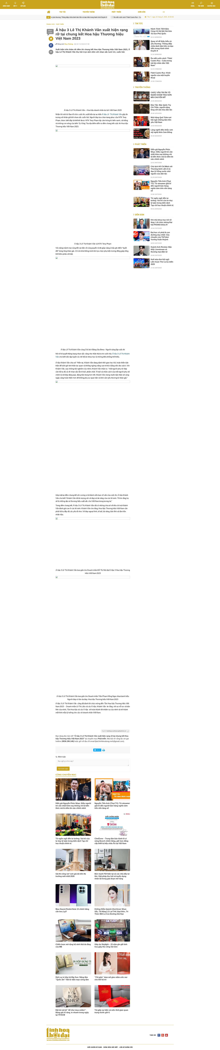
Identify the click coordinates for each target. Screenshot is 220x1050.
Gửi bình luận (63, 769)
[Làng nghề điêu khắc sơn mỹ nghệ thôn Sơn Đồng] (141, 134)
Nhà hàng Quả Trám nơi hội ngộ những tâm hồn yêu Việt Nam (161, 119)
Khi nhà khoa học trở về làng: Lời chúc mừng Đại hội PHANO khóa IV (161, 222)
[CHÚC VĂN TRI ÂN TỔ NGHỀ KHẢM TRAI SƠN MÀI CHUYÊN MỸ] (141, 96)
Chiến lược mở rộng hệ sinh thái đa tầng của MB (73, 945)
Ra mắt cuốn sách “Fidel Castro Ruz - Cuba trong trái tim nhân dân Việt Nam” (127, 17)
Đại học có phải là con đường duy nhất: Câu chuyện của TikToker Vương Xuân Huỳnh (160, 236)
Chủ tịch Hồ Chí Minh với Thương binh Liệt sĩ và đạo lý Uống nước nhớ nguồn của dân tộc (161, 170)
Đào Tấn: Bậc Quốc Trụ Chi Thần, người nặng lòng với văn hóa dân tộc (161, 107)
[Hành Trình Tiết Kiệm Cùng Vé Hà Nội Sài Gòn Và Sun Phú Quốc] (141, 33)
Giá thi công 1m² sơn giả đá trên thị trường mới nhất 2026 (71, 875)
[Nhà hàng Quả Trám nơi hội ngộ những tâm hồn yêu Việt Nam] (141, 121)
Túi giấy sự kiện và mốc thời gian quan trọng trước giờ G (111, 1011)
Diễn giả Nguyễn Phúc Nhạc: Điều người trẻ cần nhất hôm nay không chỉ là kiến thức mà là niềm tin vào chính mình (73, 805)
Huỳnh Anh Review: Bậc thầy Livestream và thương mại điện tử (161, 249)
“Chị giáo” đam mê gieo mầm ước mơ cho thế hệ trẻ (111, 978)
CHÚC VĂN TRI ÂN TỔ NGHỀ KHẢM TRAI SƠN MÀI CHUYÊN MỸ (161, 95)
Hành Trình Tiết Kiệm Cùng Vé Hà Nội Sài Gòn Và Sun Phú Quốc (161, 31)
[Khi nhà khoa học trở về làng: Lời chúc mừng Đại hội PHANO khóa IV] (141, 224)
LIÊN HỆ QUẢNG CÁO (126, 1047)
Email (193, 6)
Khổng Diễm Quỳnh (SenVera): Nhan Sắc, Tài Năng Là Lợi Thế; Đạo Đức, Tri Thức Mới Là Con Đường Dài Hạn (111, 911)
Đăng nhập (6, 6)
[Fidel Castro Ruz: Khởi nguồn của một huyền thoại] (141, 77)
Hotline (23, 6)
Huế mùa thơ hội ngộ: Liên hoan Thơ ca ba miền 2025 (162, 261)
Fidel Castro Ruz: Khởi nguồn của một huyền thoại (160, 75)
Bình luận (50, 32)
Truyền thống (142, 87)
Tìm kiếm (201, 6)
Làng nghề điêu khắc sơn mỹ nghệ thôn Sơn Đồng (162, 131)
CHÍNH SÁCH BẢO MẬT (110, 1047)
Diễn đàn (139, 214)
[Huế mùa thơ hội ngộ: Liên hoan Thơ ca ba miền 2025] (141, 263)
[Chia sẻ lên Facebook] (51, 45)
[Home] (51, 38)
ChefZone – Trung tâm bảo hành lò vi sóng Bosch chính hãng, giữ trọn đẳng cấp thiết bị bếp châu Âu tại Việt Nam (111, 841)
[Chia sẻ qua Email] (51, 52)
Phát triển (140, 144)
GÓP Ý (15, 6)
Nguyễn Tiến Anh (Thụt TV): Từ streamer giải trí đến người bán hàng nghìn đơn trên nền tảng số (112, 805)
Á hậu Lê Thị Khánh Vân (112, 114)
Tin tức (139, 23)
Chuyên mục (211, 6)
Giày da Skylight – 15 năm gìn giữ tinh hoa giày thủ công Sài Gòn (111, 945)
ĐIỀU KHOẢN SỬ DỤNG (94, 1047)
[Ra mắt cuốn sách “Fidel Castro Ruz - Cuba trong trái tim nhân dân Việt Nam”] (141, 62)
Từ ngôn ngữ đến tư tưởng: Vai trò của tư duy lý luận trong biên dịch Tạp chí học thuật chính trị (73, 841)
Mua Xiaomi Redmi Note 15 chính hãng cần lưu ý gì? (72, 910)
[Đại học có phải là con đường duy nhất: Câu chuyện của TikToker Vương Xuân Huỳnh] (141, 236)
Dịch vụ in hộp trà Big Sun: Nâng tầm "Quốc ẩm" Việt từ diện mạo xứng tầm (72, 978)
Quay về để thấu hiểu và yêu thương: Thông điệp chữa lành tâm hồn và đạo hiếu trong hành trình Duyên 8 (59, 17)
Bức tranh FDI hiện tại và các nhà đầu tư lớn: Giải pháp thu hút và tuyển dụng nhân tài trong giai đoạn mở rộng (112, 876)
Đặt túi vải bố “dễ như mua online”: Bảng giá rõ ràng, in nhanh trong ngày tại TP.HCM (72, 1012)
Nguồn (114, 731)
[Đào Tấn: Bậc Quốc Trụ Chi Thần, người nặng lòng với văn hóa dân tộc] (141, 109)
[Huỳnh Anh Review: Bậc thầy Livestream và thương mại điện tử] (141, 251)
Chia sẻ (98, 750)
